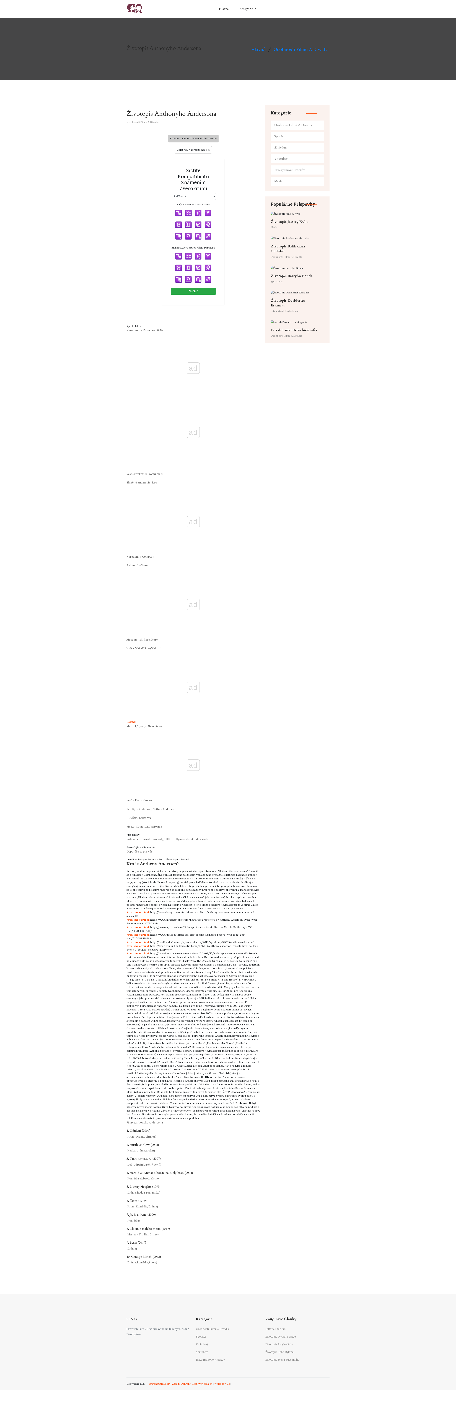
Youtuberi (281, 159)
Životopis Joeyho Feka (279, 1344)
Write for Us (222, 1383)
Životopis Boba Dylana (279, 1352)
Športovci (277, 281)
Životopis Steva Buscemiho (282, 1359)
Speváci (279, 136)
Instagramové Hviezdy (289, 170)
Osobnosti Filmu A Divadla (301, 49)
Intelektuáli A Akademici (285, 311)
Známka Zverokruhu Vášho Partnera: (193, 247)
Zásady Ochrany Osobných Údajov (192, 1383)
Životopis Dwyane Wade (280, 1336)
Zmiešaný (280, 147)
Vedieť (193, 291)
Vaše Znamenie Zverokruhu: (193, 204)
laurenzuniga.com (159, 1383)
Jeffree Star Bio (275, 1329)
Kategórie (246, 9)
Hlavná (224, 9)
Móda (278, 181)
